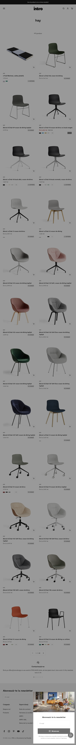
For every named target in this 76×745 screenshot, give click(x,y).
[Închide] (71, 695)
